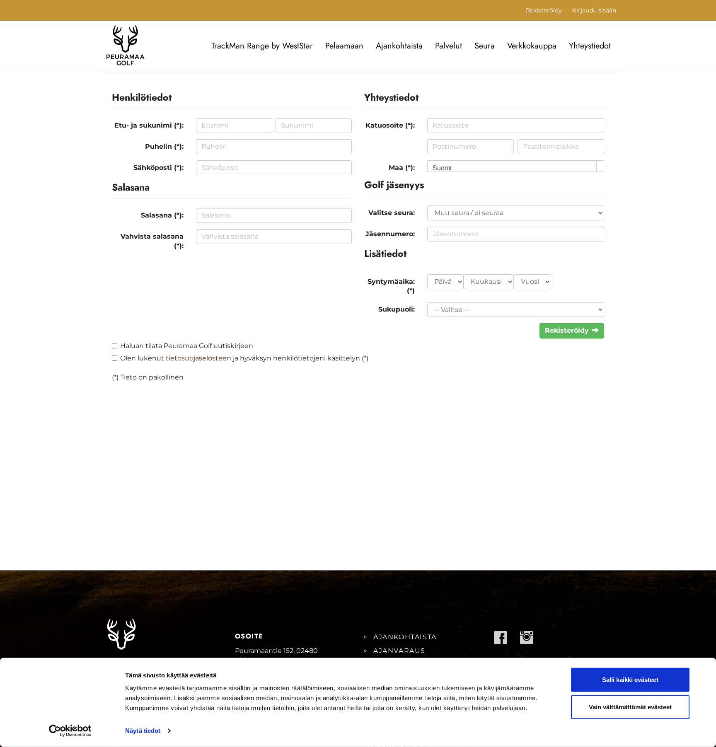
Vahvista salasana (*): (152, 241)
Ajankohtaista (399, 46)
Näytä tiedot (142, 730)
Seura (484, 46)
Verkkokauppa (531, 46)
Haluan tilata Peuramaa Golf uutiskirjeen (186, 346)
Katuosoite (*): (390, 125)
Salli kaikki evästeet (630, 679)
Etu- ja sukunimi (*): (149, 125)
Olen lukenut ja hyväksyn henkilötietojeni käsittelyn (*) (244, 358)
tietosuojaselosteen (198, 358)
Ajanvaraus (399, 651)
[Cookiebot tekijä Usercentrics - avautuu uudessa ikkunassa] (70, 731)
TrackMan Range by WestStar (262, 46)
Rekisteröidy (544, 10)
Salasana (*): (162, 215)
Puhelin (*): (164, 146)
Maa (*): (402, 168)
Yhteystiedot (590, 46)
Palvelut (448, 46)
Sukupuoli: (396, 309)
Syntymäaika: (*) (391, 286)
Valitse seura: (391, 213)
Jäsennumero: (390, 234)
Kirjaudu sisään (594, 10)
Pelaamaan (344, 46)
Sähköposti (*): (158, 168)
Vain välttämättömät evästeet (630, 706)
